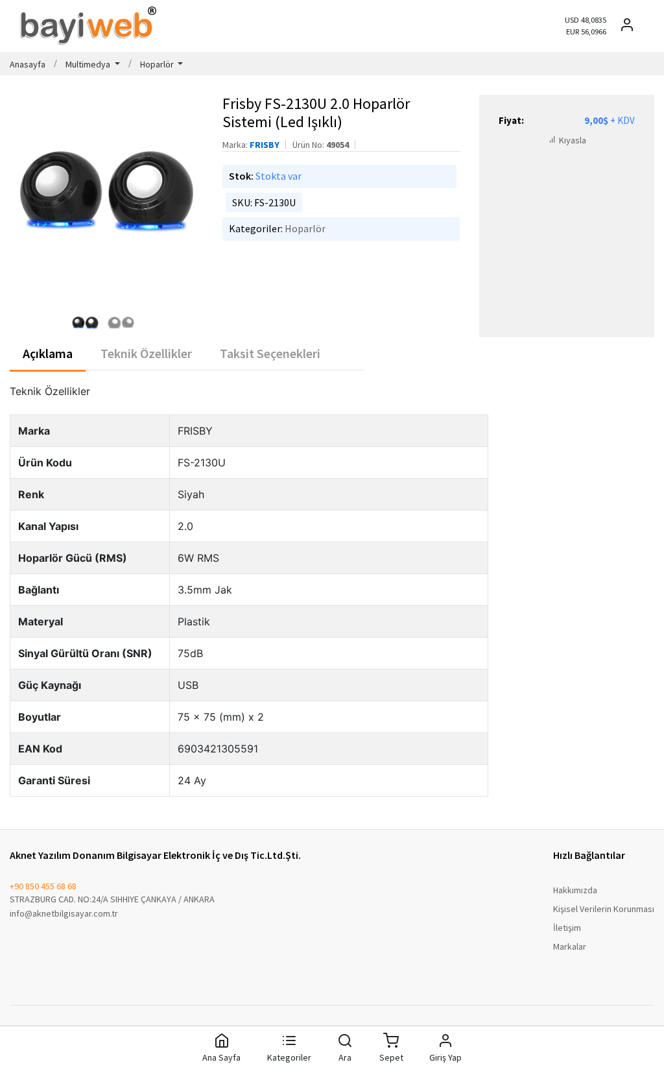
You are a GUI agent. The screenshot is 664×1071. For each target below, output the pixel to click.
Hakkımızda (575, 890)
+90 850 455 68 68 (43, 886)
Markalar (569, 946)
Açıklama (48, 353)
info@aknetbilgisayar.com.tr (64, 913)
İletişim (567, 927)
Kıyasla (571, 140)
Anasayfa (27, 64)
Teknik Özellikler (146, 353)
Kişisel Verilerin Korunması (603, 909)
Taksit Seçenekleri (270, 353)
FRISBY (264, 144)
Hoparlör (305, 228)
